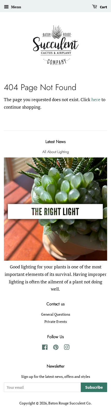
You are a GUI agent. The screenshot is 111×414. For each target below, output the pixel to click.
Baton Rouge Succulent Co (69, 403)
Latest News (55, 142)
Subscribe (94, 387)
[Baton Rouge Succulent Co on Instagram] (66, 348)
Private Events (55, 321)
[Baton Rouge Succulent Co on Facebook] (45, 348)
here (95, 99)
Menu (15, 6)
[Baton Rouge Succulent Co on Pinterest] (56, 348)
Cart (103, 7)
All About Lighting (55, 151)
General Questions (55, 314)
